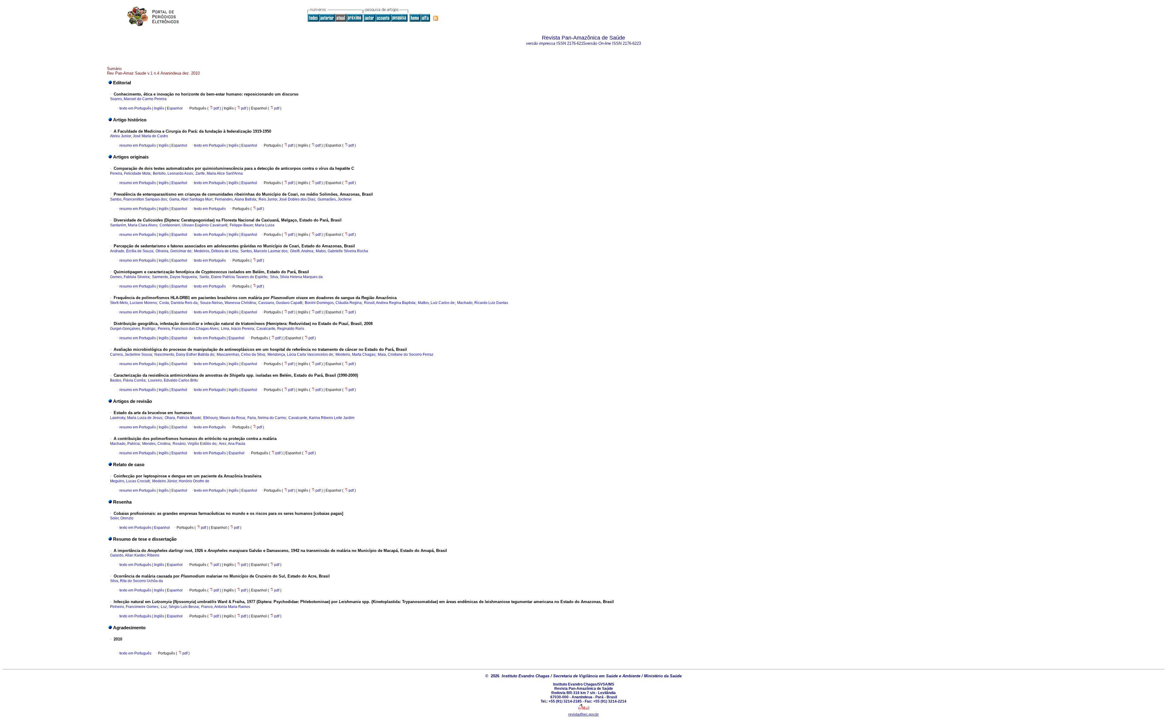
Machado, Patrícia (125, 444)
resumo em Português (137, 145)
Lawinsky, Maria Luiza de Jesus (136, 418)
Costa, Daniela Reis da (178, 303)
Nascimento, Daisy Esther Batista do (184, 354)
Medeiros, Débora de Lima (216, 251)
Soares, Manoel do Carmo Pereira (138, 99)
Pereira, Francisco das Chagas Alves (188, 328)
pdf (217, 108)
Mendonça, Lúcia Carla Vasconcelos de (300, 354)
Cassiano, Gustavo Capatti (280, 303)
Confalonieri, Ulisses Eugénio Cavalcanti (193, 225)
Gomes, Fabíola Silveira (130, 277)
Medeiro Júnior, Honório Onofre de (180, 481)
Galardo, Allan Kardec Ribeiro (134, 555)
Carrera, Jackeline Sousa (131, 354)
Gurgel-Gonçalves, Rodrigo (132, 328)
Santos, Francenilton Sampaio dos (138, 199)
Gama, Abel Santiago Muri (190, 199)
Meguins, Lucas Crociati (130, 481)
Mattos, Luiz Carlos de (436, 303)
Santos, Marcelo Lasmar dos (263, 251)
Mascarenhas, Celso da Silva (241, 354)
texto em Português (135, 108)
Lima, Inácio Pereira (237, 328)
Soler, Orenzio (121, 518)
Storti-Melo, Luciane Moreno (133, 303)
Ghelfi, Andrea (301, 251)
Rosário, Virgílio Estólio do (194, 444)
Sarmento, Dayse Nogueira (174, 277)
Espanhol (174, 108)
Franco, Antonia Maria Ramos (225, 607)
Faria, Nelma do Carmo (266, 418)
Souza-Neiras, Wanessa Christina (228, 303)
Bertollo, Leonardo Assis (173, 173)
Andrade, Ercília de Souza (131, 251)
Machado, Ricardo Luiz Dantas (482, 303)
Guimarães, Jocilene (335, 199)
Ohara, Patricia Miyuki (183, 418)
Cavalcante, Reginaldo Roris (280, 328)
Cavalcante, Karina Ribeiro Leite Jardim (321, 418)
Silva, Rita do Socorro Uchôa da (136, 581)
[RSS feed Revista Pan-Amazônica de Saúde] (435, 18)
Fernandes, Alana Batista (235, 199)
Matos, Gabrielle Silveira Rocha (342, 251)
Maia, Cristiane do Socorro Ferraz (405, 354)
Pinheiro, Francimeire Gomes (134, 607)
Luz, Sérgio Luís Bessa (180, 607)
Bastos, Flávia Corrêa (128, 380)
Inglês (158, 108)
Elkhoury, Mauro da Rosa (224, 418)
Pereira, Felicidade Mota (130, 173)
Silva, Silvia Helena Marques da (296, 277)
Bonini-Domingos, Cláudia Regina (333, 303)
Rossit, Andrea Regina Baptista (389, 303)
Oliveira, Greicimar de (173, 251)
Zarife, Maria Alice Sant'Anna (219, 173)
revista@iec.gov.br (583, 714)
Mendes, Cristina (156, 444)
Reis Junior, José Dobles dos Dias (287, 199)
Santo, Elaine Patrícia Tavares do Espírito (233, 277)
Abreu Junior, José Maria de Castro (139, 136)
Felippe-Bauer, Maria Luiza (252, 225)
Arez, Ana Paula (232, 444)
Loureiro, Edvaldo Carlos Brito (173, 380)
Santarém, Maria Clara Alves (133, 225)
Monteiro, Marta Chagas (355, 354)
